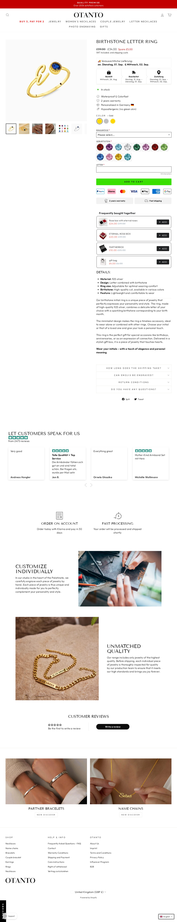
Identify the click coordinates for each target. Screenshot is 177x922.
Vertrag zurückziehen (58, 871)
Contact (52, 848)
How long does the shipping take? (133, 368)
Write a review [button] (112, 726)
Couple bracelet (13, 857)
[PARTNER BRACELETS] (46, 781)
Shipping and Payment (59, 857)
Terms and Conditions (100, 853)
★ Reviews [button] (3, 911)
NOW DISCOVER (46, 815)
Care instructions (56, 862)
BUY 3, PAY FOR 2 (32, 21)
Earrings (10, 862)
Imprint (93, 848)
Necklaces (10, 843)
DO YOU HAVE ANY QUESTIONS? (133, 389)
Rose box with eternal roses (123, 220)
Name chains (12, 848)
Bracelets (10, 853)
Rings (8, 866)
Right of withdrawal (57, 866)
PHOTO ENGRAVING (82, 26)
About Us (94, 843)
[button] (86, 485)
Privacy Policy (97, 857)
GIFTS (104, 26)
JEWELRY (55, 21)
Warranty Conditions (58, 853)
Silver (106, 121)
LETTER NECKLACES (143, 21)
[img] (89, 437)
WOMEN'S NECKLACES (81, 21)
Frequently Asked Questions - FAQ (64, 843)
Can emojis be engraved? (134, 375)
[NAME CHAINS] (130, 781)
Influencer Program (99, 862)
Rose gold (113, 121)
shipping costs (121, 52)
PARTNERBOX (116, 247)
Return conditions (134, 382)
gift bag (113, 260)
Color (104, 115)
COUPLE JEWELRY (113, 21)
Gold (99, 121)
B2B (92, 866)
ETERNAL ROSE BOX (120, 233)
